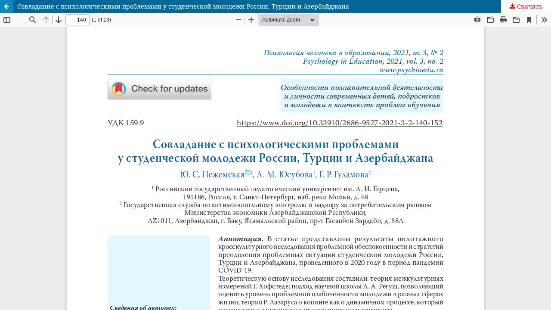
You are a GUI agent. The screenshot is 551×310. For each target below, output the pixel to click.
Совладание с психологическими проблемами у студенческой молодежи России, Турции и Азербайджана (183, 6)
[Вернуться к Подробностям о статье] (6, 6)
